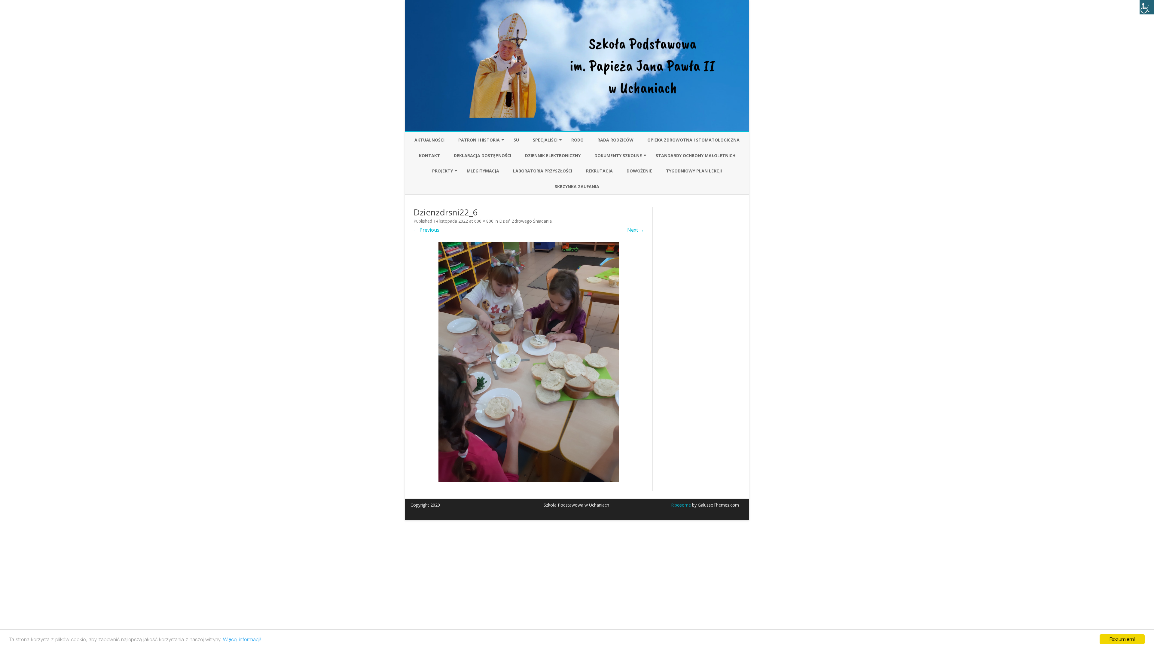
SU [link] (516, 140)
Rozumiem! (1122, 639)
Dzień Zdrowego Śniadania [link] (525, 221)
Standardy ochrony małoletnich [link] (695, 155)
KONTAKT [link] (429, 155)
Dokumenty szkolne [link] (618, 155)
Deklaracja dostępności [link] (482, 155)
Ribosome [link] (681, 505)
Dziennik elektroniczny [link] (553, 155)
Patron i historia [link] (479, 140)
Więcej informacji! (242, 639)
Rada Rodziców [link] (615, 140)
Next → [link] (635, 230)
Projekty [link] (442, 171)
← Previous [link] (426, 230)
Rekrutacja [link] (599, 171)
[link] (1147, 7)
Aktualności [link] (429, 140)
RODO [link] (577, 140)
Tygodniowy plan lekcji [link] (694, 171)
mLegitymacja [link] (483, 171)
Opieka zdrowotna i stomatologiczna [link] (693, 140)
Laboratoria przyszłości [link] (542, 171)
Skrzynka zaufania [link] (577, 186)
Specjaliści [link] (545, 140)
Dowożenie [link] (639, 171)
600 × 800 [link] (483, 221)
